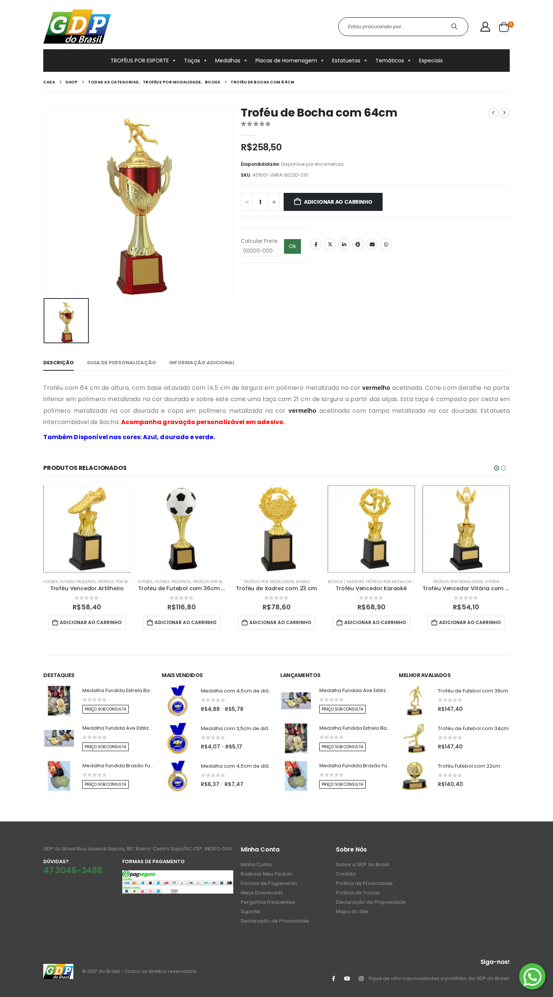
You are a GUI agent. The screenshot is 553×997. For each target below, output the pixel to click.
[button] (496, 468)
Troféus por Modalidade (123, 582)
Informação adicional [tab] (202, 362)
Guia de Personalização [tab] (121, 362)
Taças (192, 60)
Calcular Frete (259, 241)
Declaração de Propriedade (371, 902)
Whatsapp (386, 244)
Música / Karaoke (346, 582)
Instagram (361, 978)
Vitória (492, 582)
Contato (346, 873)
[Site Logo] (77, 26)
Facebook (316, 244)
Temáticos (389, 60)
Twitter (330, 244)
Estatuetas (346, 60)
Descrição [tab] (58, 362)
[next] (504, 113)
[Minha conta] (485, 27)
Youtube (347, 978)
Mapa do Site (352, 911)
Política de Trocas (358, 892)
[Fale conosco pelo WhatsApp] (532, 976)
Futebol (50, 582)
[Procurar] (455, 27)
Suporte (250, 911)
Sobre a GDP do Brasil (362, 864)
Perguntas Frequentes (268, 902)
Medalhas (227, 60)
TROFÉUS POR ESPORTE (140, 60)
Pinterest (358, 244)
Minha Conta (256, 864)
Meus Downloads (262, 892)
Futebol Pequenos (78, 582)
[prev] (493, 113)
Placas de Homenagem (286, 60)
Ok (292, 246)
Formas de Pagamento (269, 883)
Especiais (431, 60)
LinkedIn (344, 244)
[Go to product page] (87, 529)
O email (372, 244)
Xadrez (303, 582)
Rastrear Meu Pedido (266, 873)
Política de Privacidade (364, 883)
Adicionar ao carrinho (338, 202)
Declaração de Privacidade (275, 920)
